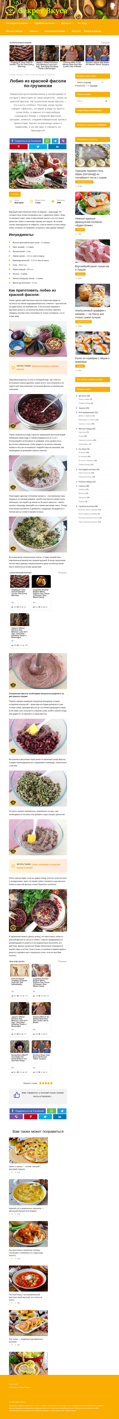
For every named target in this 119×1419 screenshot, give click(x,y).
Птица (81, 436)
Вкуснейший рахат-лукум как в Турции (92, 268)
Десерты (66, 23)
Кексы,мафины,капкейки (88, 514)
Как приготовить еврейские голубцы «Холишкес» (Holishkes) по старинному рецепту (26, 1252)
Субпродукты (84, 444)
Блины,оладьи (84, 399)
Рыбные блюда (92, 31)
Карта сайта (13, 1384)
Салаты (33, 31)
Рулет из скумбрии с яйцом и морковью (92, 360)
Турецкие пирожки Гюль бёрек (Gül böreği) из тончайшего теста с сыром (90, 174)
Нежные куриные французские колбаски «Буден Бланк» (88, 222)
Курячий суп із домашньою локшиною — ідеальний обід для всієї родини (26, 1209)
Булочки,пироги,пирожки (88, 510)
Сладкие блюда (85, 403)
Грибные (82, 489)
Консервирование (55, 31)
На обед (82, 23)
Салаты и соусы (85, 424)
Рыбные (82, 501)
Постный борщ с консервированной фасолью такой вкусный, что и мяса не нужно (25, 1297)
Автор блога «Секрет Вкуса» (19, 1387)
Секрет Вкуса (42, 10)
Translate (94, 86)
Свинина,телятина (86, 440)
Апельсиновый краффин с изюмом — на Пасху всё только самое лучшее (90, 314)
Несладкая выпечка (17, 23)
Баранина (82, 432)
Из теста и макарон (86, 460)
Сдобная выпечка (45, 23)
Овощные (82, 497)
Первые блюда (84, 464)
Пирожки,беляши (85, 477)
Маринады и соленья (87, 420)
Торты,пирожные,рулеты (88, 522)
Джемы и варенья (85, 416)
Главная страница (16, 75)
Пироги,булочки (85, 473)
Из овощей (83, 456)
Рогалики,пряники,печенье (89, 518)
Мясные (82, 493)
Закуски (76, 31)
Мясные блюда (14, 31)
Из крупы (82, 452)
